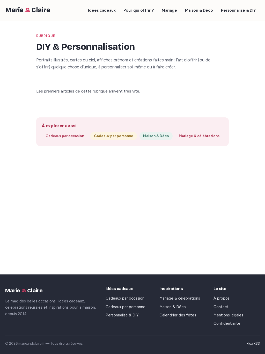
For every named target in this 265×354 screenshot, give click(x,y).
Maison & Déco (199, 10)
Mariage (169, 10)
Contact (221, 307)
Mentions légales (228, 315)
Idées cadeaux (102, 10)
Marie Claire (27, 10)
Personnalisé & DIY (238, 10)
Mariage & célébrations (199, 136)
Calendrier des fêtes (177, 315)
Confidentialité (227, 323)
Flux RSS (253, 343)
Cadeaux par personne (113, 136)
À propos (222, 298)
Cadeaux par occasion (65, 136)
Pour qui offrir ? (138, 10)
